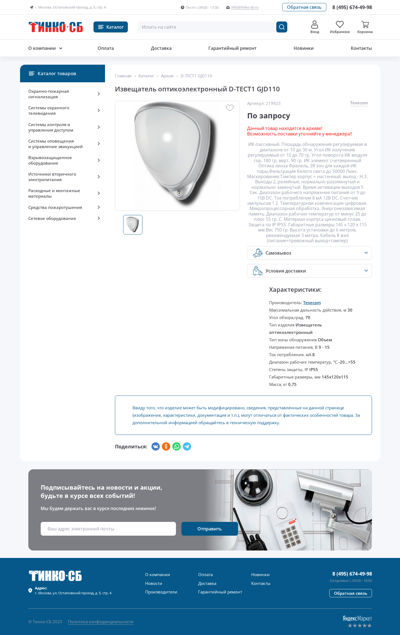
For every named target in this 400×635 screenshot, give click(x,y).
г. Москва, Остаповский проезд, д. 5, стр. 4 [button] (70, 7)
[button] (304, 7)
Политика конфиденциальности (101, 621)
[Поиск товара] (281, 26)
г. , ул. (73, 590)
